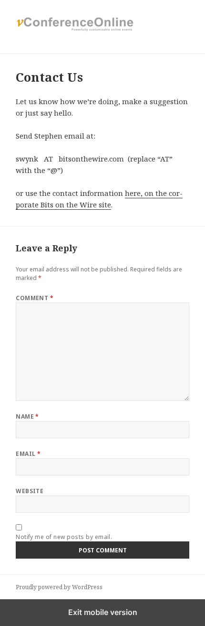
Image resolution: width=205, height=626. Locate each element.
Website (29, 491)
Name (27, 416)
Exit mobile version (102, 612)
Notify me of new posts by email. (64, 537)
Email (28, 454)
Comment (34, 298)
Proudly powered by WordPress (59, 587)
